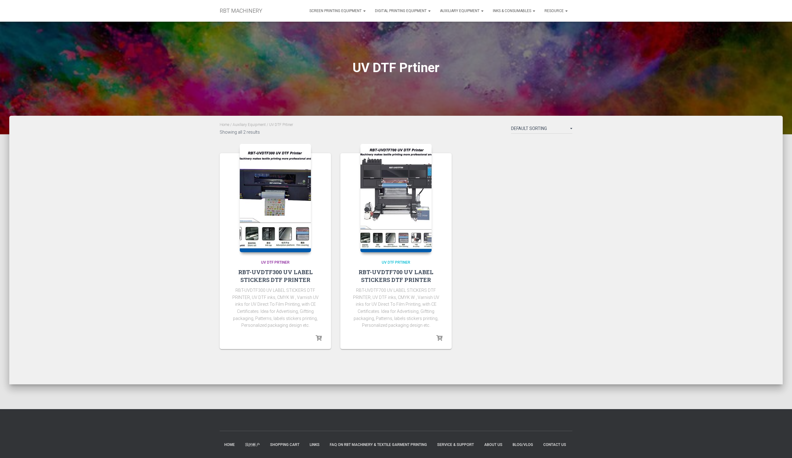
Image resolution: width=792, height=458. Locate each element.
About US (493, 445)
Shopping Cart (284, 445)
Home (224, 125)
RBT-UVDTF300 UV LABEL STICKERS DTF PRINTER (275, 275)
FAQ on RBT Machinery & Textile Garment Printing (378, 445)
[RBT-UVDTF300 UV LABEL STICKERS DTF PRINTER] (275, 198)
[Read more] (319, 338)
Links (315, 445)
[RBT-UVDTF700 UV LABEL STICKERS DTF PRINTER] (396, 198)
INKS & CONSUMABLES (512, 11)
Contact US (554, 445)
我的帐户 (252, 445)
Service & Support (455, 445)
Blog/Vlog (523, 445)
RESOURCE (554, 11)
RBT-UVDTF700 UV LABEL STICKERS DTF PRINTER (396, 275)
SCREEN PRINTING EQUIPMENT (336, 11)
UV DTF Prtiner (275, 262)
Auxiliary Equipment (460, 11)
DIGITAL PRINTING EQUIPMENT (401, 11)
